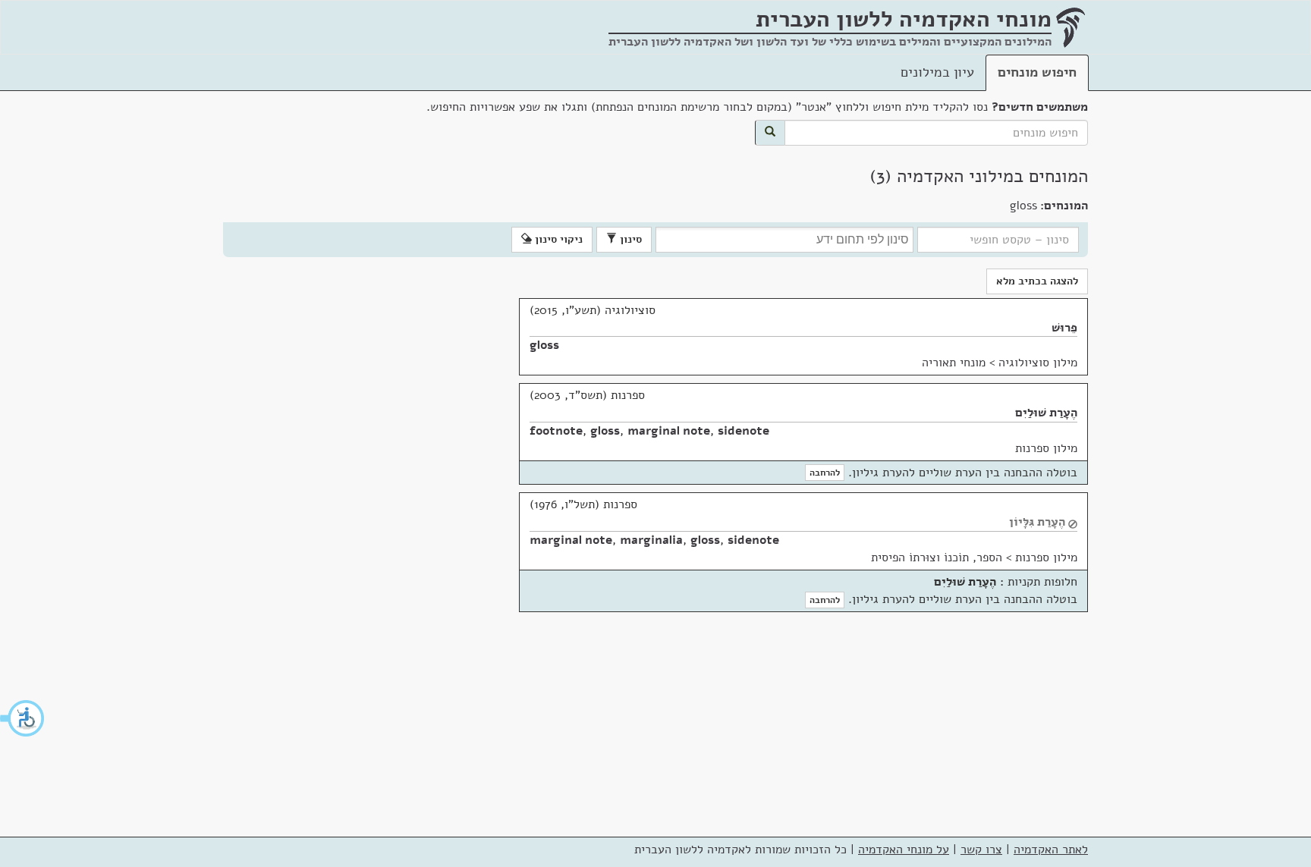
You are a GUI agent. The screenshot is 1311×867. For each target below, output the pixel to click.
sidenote (743, 431)
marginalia (651, 540)
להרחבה (825, 472)
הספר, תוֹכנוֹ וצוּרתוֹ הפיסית (936, 557)
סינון (629, 239)
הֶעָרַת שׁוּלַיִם (1046, 412)
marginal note (668, 431)
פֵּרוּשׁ (1064, 327)
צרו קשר (981, 849)
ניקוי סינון (557, 239)
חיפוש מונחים (1037, 72)
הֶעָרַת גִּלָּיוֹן (1037, 522)
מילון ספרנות (1046, 448)
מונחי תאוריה (954, 362)
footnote (556, 431)
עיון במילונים (937, 72)
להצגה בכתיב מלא (1037, 281)
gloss (544, 345)
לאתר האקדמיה (1051, 849)
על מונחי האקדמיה (903, 849)
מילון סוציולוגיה (1037, 362)
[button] (23, 718)
